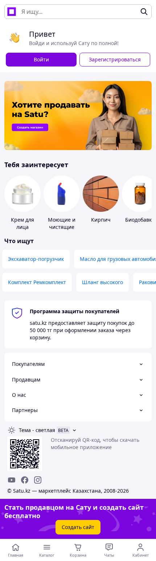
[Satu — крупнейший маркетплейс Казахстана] (12, 12)
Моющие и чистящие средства (61, 227)
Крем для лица (22, 223)
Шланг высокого (102, 282)
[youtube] (11, 480)
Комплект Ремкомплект (37, 282)
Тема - (37, 430)
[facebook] (24, 480)
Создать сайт (78, 527)
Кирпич (101, 219)
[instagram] (37, 480)
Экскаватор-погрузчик (36, 258)
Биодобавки (140, 219)
